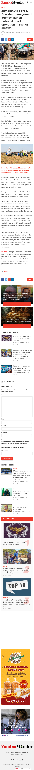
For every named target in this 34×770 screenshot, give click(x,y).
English (20, 768)
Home (8, 752)
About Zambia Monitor (19, 752)
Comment (4, 395)
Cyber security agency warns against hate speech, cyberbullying (21, 368)
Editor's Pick (7, 597)
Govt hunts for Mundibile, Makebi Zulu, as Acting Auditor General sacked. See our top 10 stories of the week (16, 603)
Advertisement (17, 755)
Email (3, 426)
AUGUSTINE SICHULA (13, 32)
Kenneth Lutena (20, 512)
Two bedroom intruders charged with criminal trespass (22, 338)
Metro (3, 7)
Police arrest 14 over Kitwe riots (20, 508)
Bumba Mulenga (20, 342)
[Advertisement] (17, 628)
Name (3, 419)
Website (4, 433)
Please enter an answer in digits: (12, 447)
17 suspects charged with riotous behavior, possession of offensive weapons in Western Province (22, 475)
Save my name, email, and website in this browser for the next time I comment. (15, 442)
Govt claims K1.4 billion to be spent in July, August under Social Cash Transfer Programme (22, 353)
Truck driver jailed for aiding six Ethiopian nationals (21, 493)
